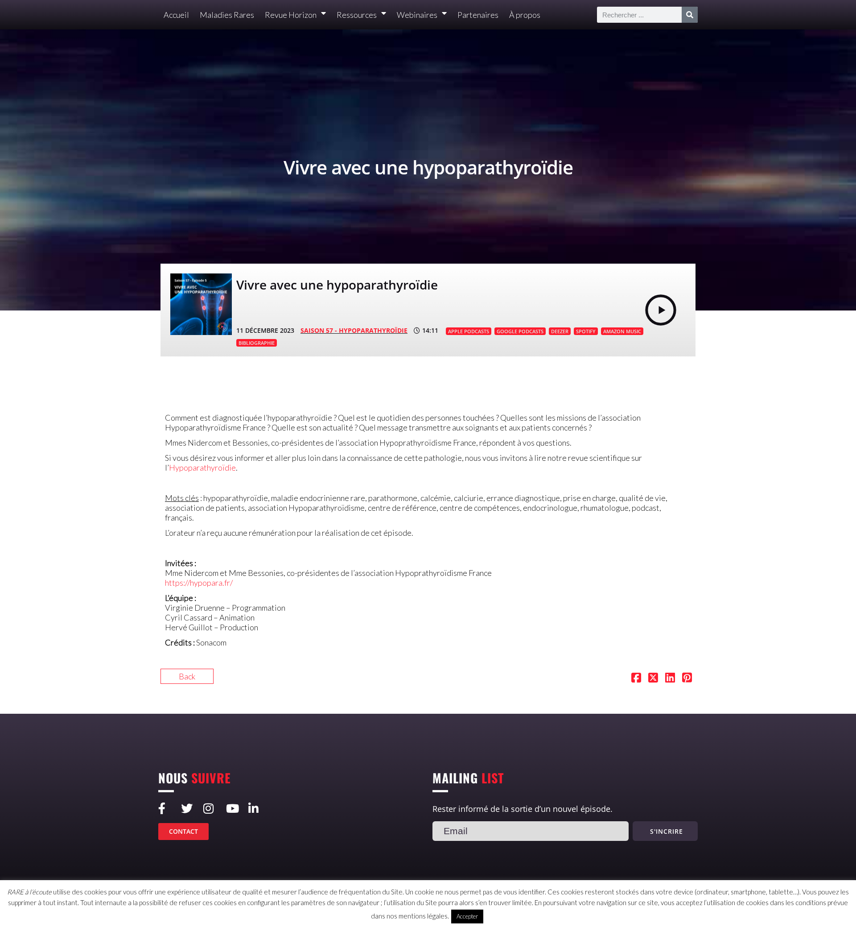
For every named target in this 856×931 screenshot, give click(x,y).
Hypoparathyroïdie (202, 467)
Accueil (176, 15)
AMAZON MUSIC (622, 331)
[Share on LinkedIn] (670, 678)
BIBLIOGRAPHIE (257, 342)
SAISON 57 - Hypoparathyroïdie (353, 330)
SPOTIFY (586, 331)
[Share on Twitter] (653, 678)
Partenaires (477, 15)
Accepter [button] (467, 916)
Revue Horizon (291, 15)
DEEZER (559, 331)
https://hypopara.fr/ (199, 583)
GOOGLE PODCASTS (520, 331)
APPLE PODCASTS (468, 331)
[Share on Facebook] (636, 678)
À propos (524, 15)
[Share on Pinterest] (687, 678)
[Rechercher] (690, 15)
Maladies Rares (227, 15)
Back (187, 676)
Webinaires (417, 15)
